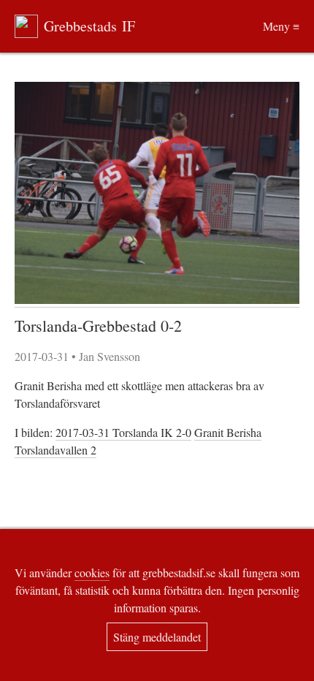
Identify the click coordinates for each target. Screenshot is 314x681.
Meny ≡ (281, 26)
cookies (92, 572)
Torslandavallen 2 (55, 449)
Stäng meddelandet (157, 636)
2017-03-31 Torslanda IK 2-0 (123, 432)
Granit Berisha (227, 432)
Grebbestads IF (89, 26)
